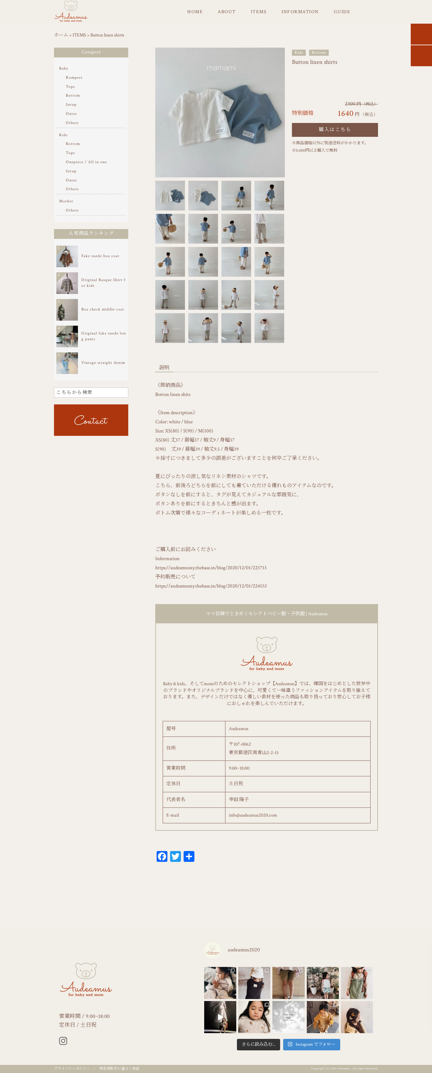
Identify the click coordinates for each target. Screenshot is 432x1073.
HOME (195, 12)
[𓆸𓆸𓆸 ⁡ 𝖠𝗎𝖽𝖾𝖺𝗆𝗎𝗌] (220, 983)
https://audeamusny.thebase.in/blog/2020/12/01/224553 (211, 586)
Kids (299, 52)
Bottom (319, 52)
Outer (71, 113)
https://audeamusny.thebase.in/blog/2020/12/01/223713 (211, 568)
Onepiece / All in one (86, 162)
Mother (66, 201)
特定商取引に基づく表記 (119, 1069)
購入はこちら (335, 130)
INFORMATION (300, 12)
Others (72, 122)
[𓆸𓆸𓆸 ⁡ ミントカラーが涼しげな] (323, 983)
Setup (71, 104)
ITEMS (259, 12)
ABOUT (227, 12)
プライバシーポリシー (72, 1069)
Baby (63, 68)
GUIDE (342, 12)
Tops (70, 86)
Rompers (74, 77)
